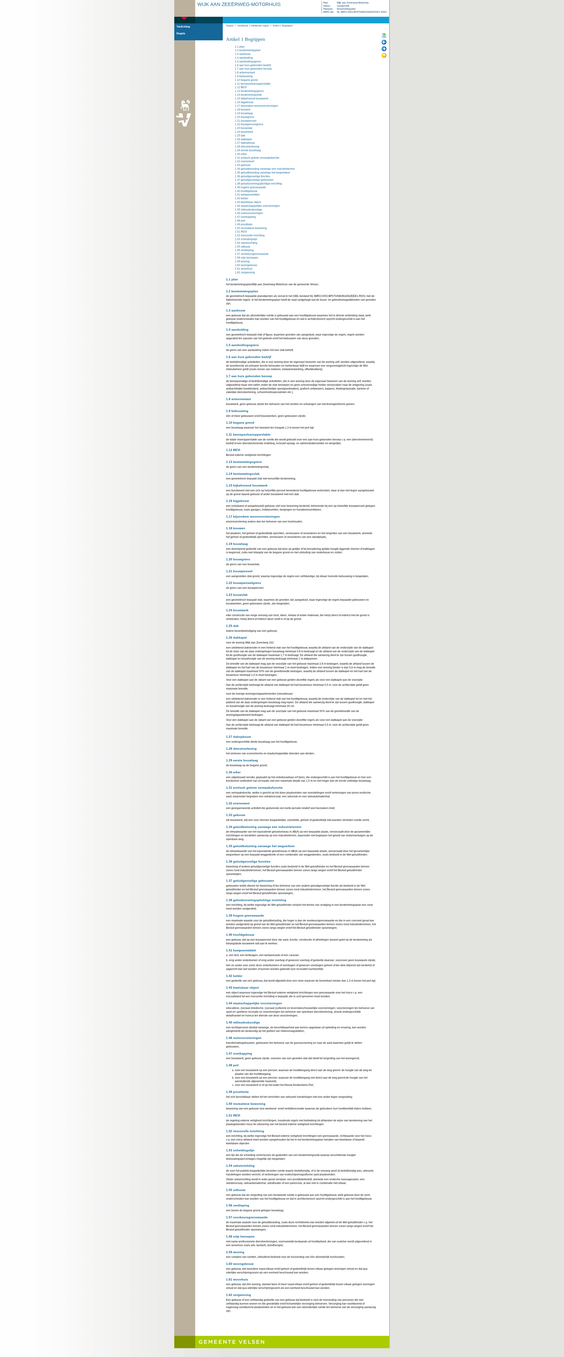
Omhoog (384, 55)
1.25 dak (240, 135)
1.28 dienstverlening (247, 146)
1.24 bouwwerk (244, 131)
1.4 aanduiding (244, 57)
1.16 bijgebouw (244, 102)
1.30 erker (241, 154)
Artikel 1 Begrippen (283, 25)
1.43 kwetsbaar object (248, 202)
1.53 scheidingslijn (246, 239)
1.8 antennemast (245, 72)
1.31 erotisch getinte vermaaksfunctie (257, 157)
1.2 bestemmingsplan (248, 50)
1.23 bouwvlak (243, 128)
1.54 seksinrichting (246, 242)
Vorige (384, 42)
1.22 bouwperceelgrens (249, 124)
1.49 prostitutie (243, 224)
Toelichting (183, 26)
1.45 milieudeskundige (248, 209)
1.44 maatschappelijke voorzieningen (257, 205)
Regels (230, 25)
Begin (384, 35)
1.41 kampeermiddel (247, 194)
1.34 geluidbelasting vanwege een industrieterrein (265, 168)
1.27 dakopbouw (245, 142)
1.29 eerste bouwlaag (248, 150)
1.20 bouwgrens (244, 117)
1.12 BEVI (241, 87)
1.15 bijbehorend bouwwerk (251, 98)
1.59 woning (242, 261)
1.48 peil (240, 220)
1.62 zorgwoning (245, 272)
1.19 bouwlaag (244, 113)
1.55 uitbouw (242, 246)
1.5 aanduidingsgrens (248, 61)
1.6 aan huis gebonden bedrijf (253, 65)
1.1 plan (240, 46)
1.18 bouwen (242, 109)
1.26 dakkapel (243, 139)
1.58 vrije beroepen (246, 257)
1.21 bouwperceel (245, 120)
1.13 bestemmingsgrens (249, 91)
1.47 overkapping (245, 216)
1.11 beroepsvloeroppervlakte (253, 83)
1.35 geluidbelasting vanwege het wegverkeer (262, 172)
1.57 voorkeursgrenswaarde (252, 253)
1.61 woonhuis (243, 268)
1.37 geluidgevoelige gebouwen (254, 179)
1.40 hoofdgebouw (246, 191)
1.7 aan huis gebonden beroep (253, 68)
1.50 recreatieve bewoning (251, 228)
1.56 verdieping (244, 250)
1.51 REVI (241, 231)
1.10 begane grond (246, 80)
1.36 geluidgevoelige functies (252, 176)
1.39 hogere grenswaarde (250, 187)
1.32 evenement (244, 161)
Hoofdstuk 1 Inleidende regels (253, 25)
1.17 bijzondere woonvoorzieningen (256, 105)
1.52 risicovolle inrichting (250, 235)
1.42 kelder (241, 198)
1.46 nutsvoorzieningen (249, 213)
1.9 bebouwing (244, 76)
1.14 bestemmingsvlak (248, 94)
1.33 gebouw (242, 165)
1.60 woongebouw (246, 265)
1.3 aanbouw (242, 54)
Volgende (384, 49)
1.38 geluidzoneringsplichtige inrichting (258, 183)
